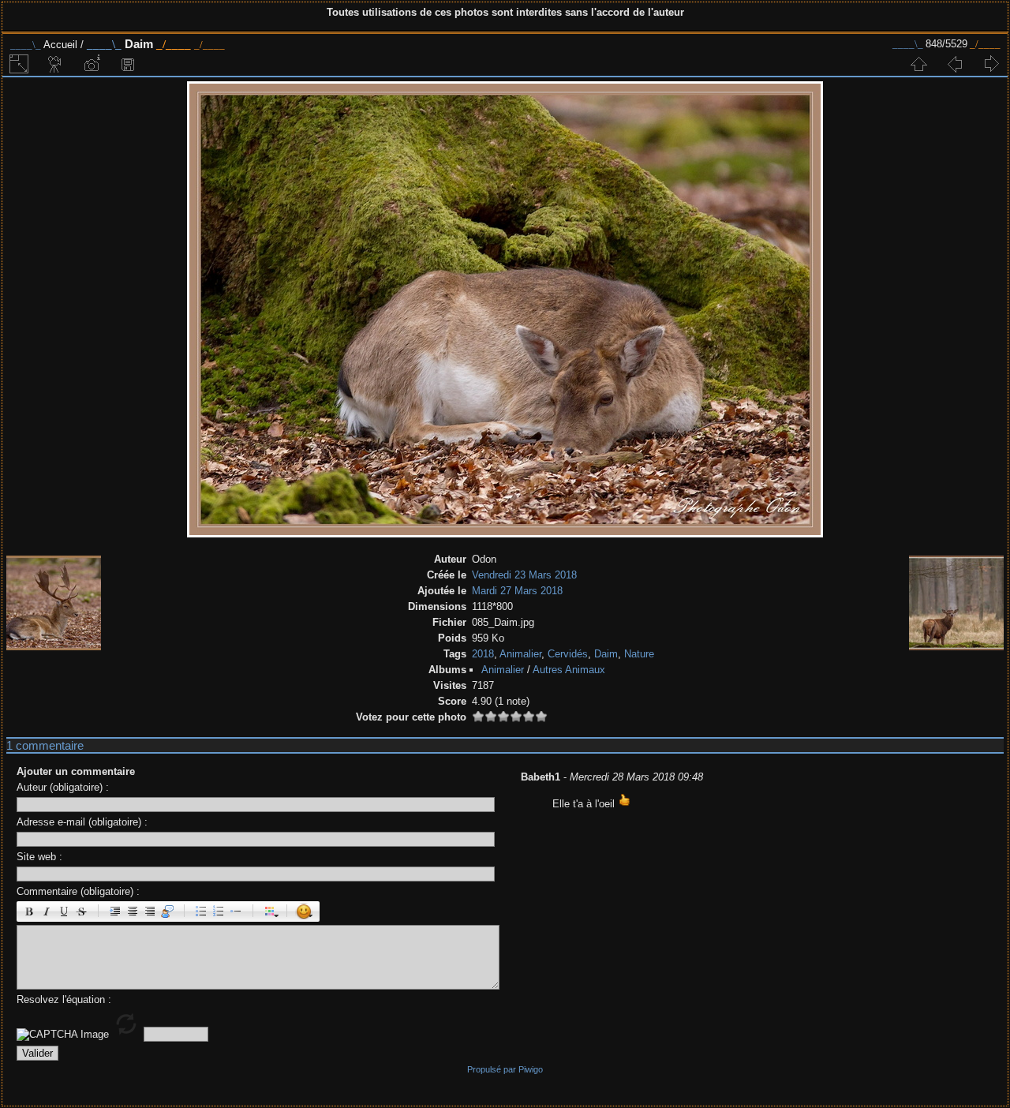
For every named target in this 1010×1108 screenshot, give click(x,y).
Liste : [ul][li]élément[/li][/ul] (201, 911)
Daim (606, 654)
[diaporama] (55, 64)
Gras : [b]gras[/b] (29, 911)
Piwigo (530, 1069)
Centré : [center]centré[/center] (132, 911)
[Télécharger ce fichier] (127, 64)
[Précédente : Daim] (954, 64)
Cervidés (568, 654)
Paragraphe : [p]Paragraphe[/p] (115, 911)
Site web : (39, 857)
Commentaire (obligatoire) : (78, 891)
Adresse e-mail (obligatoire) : (82, 822)
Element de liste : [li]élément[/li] (236, 911)
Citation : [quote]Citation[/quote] (167, 911)
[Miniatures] (918, 64)
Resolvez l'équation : (64, 999)
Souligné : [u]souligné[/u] (64, 911)
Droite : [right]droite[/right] (150, 911)
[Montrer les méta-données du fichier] (91, 64)
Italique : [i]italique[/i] (46, 911)
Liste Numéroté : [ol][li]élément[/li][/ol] (218, 911)
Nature (639, 654)
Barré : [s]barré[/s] (81, 911)
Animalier (520, 654)
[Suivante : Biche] (991, 64)
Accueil (60, 45)
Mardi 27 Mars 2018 (517, 591)
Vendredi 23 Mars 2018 (524, 575)
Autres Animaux (569, 670)
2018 (483, 654)
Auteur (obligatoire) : (63, 787)
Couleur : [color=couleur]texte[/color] (270, 911)
